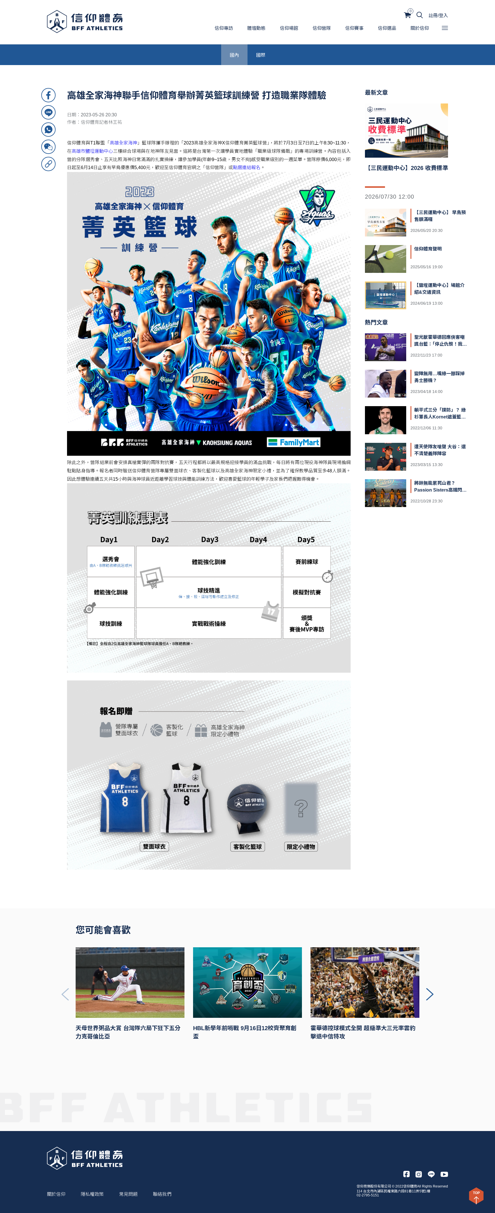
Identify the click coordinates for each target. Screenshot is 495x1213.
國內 (234, 54)
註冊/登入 (438, 15)
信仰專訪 (224, 28)
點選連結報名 (246, 167)
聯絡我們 (162, 1194)
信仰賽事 (354, 28)
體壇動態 (256, 28)
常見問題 (128, 1194)
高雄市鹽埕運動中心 (92, 151)
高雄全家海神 (123, 142)
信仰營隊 (322, 28)
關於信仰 (419, 28)
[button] (430, 994)
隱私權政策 (92, 1194)
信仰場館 (289, 28)
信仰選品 (387, 28)
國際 (260, 54)
